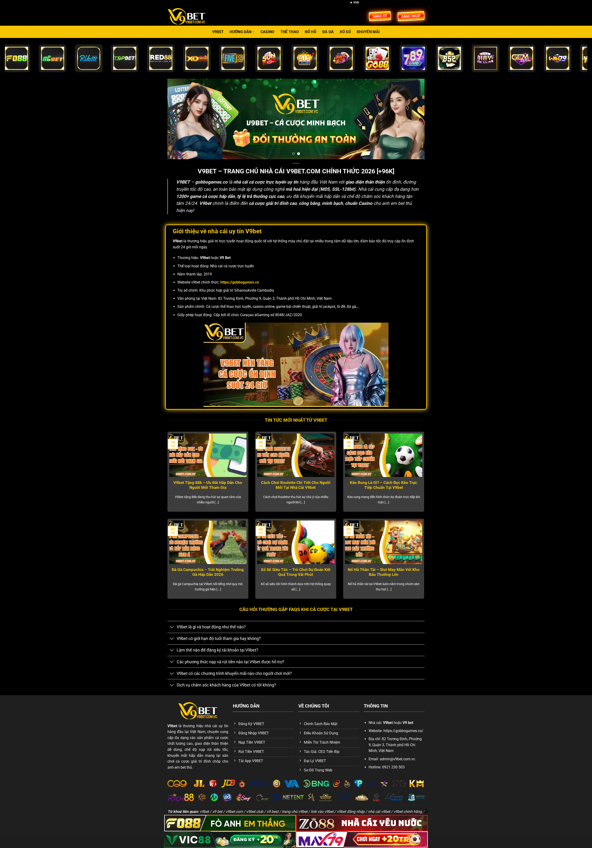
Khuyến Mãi (368, 32)
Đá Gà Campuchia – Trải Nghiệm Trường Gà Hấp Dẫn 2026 (208, 572)
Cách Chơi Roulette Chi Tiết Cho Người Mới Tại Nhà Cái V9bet (295, 485)
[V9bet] (191, 16)
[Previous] (178, 119)
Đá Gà (328, 32)
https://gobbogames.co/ (403, 731)
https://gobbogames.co (239, 282)
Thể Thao (290, 32)
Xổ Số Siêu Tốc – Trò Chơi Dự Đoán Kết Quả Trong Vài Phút (295, 572)
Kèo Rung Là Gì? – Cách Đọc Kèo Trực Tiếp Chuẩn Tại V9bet (383, 485)
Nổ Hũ (310, 32)
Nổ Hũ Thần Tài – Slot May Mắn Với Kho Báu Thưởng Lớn (383, 572)
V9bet (218, 32)
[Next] (414, 119)
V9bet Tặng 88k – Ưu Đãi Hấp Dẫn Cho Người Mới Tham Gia (207, 485)
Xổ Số (345, 32)
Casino (267, 32)
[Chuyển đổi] (171, 627)
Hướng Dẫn (240, 32)
